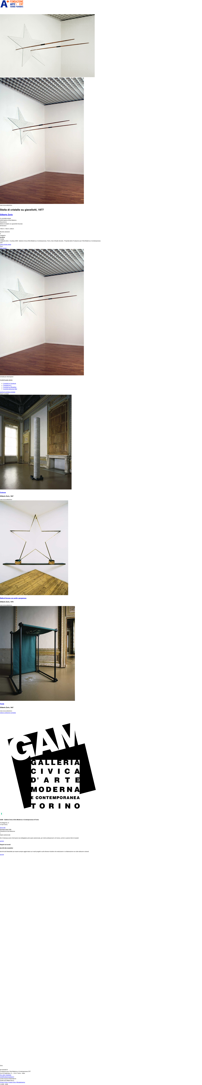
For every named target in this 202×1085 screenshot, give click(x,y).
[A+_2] (12, 7)
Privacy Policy (4, 1082)
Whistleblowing (20, 1082)
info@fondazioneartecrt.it (7, 1077)
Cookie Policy (12, 1082)
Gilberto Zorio (6, 214)
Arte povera (3, 248)
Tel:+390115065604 (5, 1075)
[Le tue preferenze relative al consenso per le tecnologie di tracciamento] (1, 813)
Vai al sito (2, 827)
